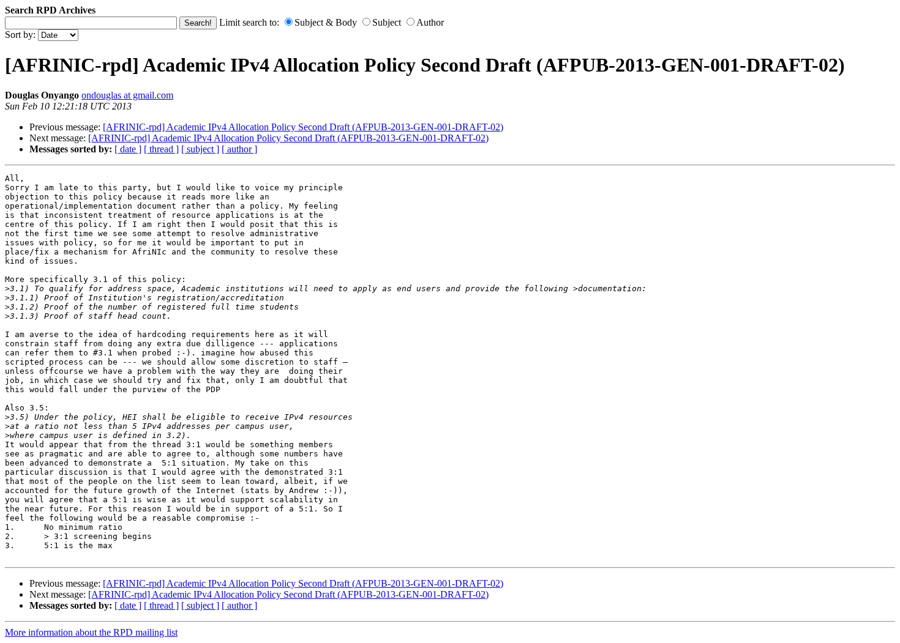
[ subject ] (200, 149)
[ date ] (127, 149)
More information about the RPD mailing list (91, 632)
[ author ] (239, 149)
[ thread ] (161, 149)
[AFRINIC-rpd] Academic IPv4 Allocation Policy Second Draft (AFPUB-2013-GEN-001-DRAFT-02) (303, 127)
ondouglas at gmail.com (127, 95)
